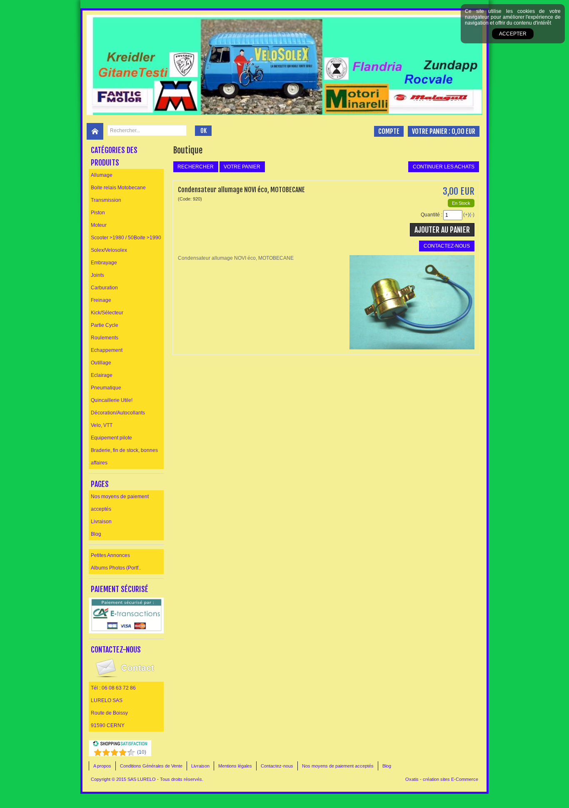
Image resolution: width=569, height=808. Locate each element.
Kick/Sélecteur (107, 313)
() (141, 752)
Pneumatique (106, 388)
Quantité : (431, 215)
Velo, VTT (101, 425)
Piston (98, 213)
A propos (102, 765)
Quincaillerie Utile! (111, 400)
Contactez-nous (277, 765)
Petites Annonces (110, 555)
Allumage (101, 175)
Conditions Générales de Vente (151, 765)
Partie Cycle (104, 325)
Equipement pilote (111, 438)
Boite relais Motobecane (118, 188)
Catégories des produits (114, 156)
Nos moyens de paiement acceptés (120, 503)
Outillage (101, 363)
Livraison (101, 521)
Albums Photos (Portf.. (116, 568)
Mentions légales (235, 765)
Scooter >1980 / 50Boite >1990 (126, 238)
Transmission (106, 200)
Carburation (104, 288)
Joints (97, 275)
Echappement (106, 350)
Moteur (99, 225)
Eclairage (101, 375)
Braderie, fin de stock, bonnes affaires (124, 456)
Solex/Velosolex (109, 250)
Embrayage (104, 263)
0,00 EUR (463, 131)
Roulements (104, 338)
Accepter (513, 34)
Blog (96, 534)
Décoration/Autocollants (118, 413)
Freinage (101, 300)
